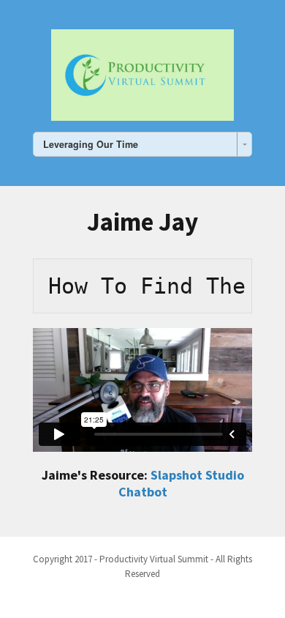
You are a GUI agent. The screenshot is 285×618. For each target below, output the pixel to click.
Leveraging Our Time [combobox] (90, 144)
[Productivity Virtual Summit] (142, 72)
